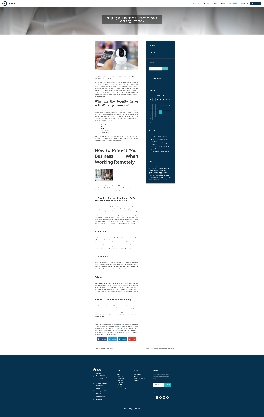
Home (194, 3)
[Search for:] (155, 69)
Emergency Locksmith (153, 172)
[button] (102, 339)
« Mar (150, 122)
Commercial (215, 3)
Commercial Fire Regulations (162, 168)
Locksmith (151, 177)
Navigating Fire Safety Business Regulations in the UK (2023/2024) (160, 150)
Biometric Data (152, 168)
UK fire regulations (165, 179)
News (153, 52)
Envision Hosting (134, 409)
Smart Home (158, 179)
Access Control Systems (164, 167)
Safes (170, 177)
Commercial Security (162, 170)
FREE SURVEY (255, 3)
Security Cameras (152, 179)
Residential (207, 3)
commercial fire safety (153, 170)
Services (223, 3)
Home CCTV (160, 174)
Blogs (229, 3)
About (200, 3)
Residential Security (163, 177)
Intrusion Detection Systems (162, 175)
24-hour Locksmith (153, 167)
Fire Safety (160, 172)
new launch (156, 177)
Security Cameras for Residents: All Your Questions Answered (160, 147)
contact (117, 328)
